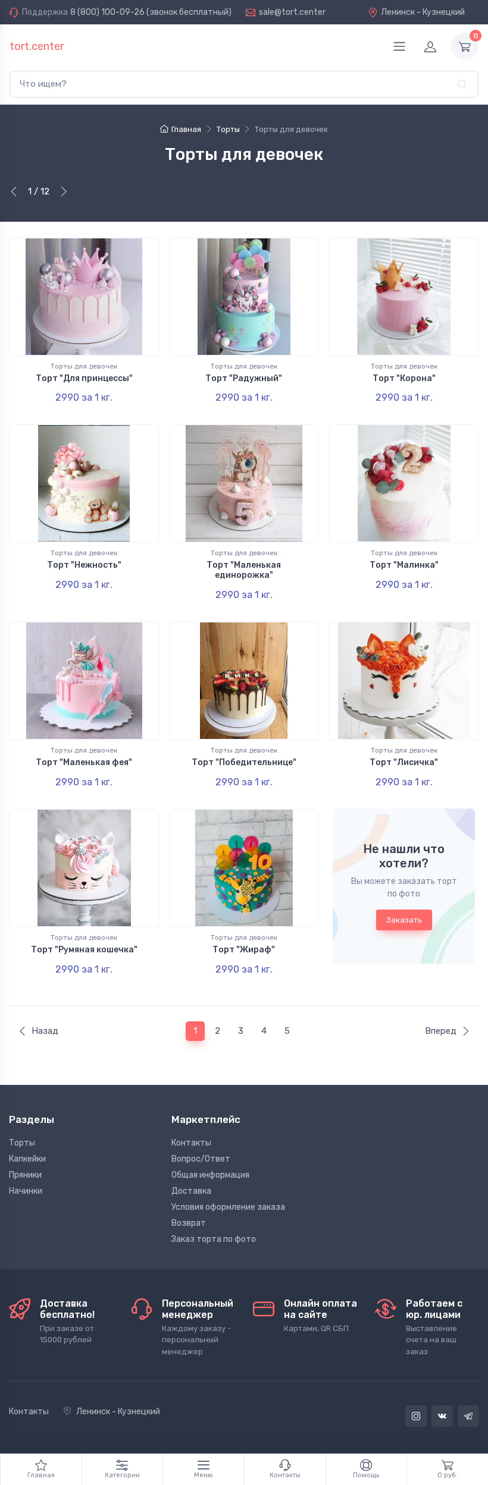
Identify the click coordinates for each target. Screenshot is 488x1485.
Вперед (440, 1030)
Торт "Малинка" (404, 565)
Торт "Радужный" (243, 378)
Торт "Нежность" (84, 565)
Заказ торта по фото (213, 1239)
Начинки (25, 1191)
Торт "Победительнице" (244, 762)
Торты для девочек (84, 366)
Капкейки (27, 1159)
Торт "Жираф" (243, 950)
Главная (186, 129)
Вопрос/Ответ (200, 1159)
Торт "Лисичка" (404, 762)
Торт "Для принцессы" (84, 378)
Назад (45, 1030)
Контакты (191, 1143)
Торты (22, 1143)
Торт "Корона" (404, 378)
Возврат (188, 1223)
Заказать (404, 919)
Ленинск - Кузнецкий (423, 12)
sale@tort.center (292, 12)
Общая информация (210, 1175)
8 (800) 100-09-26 (107, 12)
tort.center (37, 46)
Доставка (191, 1191)
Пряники (25, 1175)
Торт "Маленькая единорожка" (244, 570)
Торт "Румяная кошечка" (84, 950)
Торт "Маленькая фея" (84, 762)
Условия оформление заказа (228, 1207)
